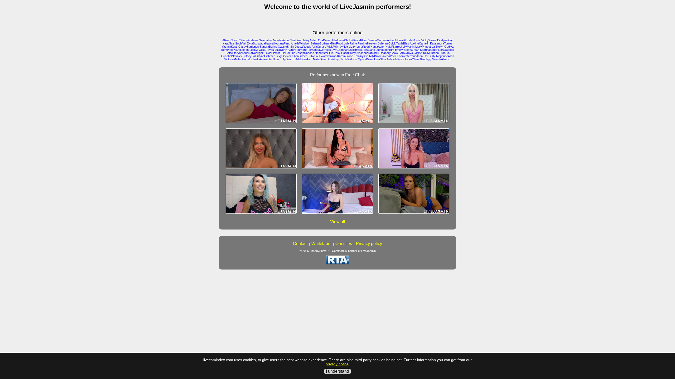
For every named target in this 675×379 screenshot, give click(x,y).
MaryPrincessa (425, 46)
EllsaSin (445, 52)
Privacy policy (369, 243)
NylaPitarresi (393, 46)
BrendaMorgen (377, 40)
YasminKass (230, 46)
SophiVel (240, 43)
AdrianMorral (395, 40)
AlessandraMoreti (367, 52)
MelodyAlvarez (441, 59)
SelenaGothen (320, 43)
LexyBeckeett (284, 56)
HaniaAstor (377, 46)
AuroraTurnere (297, 49)
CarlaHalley (348, 52)
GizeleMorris (412, 40)
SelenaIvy (265, 40)
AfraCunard (319, 46)
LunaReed (363, 46)
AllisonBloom (230, 40)
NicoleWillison (348, 59)
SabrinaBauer (428, 49)
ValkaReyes (266, 49)
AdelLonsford (303, 59)
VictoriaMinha (232, 59)
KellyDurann (431, 52)
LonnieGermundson (410, 56)
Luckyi (253, 49)
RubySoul (313, 56)
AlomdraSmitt (250, 59)
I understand (337, 371)
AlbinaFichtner (266, 56)
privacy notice (337, 364)
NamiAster (321, 52)
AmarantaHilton (269, 59)
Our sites (343, 243)
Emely (399, 49)
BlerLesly (429, 56)
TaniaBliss (402, 43)
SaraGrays (406, 52)
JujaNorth (281, 49)
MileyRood (336, 43)
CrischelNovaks (231, 56)
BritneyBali (249, 56)
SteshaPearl (411, 49)
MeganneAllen (445, 56)
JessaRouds (303, 46)
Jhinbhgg (425, 59)
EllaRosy (334, 52)
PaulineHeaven (367, 43)
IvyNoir (343, 46)
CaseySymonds (248, 46)
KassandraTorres (441, 43)
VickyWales (428, 40)
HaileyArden (309, 40)
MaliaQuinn (320, 59)
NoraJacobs (446, 49)
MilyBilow (375, 56)
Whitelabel (321, 243)
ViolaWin (332, 46)
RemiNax (227, 49)
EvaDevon (324, 40)
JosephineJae (305, 52)
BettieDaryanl (234, 52)
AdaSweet (300, 56)
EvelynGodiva (445, 46)
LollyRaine (350, 43)
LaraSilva (380, 59)
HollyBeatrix (287, 59)
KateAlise (228, 43)
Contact (300, 243)
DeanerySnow (389, 52)
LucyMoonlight (385, 49)
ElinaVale (295, 40)
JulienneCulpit (387, 43)
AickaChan (412, 59)
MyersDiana (365, 59)
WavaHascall (266, 43)
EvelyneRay (445, 40)
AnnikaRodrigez (253, 52)
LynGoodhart (340, 49)
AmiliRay (333, 59)
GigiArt (418, 52)
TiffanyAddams (248, 40)
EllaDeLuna (288, 52)
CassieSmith (286, 46)
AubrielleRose (395, 59)
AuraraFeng (282, 43)
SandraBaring (268, 46)
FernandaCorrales (319, 49)
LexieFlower (272, 52)
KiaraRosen (241, 49)
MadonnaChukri (342, 40)
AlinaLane (369, 49)
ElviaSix (252, 43)
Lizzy (352, 46)
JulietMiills (355, 49)
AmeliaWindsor (300, 43)
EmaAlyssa (361, 56)
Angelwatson (280, 40)
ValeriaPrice (389, 56)
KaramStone (345, 56)
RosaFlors (360, 40)
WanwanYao (328, 56)
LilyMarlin (408, 46)
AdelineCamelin (419, 43)
